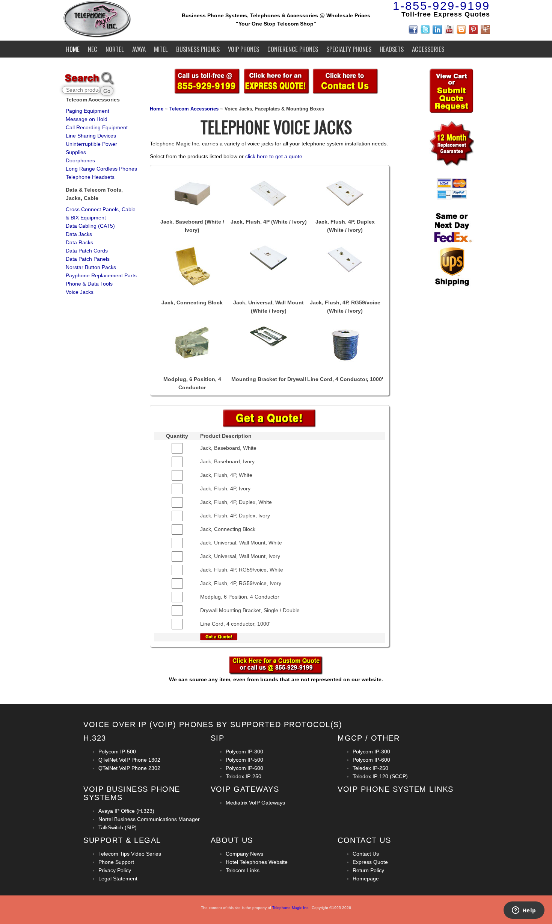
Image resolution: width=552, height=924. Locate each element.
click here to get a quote (273, 156)
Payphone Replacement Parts (101, 275)
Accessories (428, 49)
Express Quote (370, 862)
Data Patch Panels (88, 259)
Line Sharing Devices (91, 136)
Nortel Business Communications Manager (149, 819)
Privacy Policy (114, 870)
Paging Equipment (87, 111)
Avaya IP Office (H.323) (126, 811)
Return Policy (368, 870)
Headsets (392, 49)
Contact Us (366, 854)
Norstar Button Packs (91, 267)
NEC (92, 49)
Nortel (115, 49)
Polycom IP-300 (244, 752)
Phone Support (116, 862)
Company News (244, 854)
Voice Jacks (80, 292)
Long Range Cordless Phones (101, 169)
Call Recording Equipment (97, 127)
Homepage (366, 879)
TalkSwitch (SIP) (117, 827)
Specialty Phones (348, 49)
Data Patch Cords (87, 251)
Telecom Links (242, 870)
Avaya (139, 49)
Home (73, 49)
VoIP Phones (243, 49)
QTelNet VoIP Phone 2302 (129, 768)
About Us (232, 840)
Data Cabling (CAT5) (90, 226)
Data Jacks (79, 234)
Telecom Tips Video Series (129, 854)
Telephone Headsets (90, 177)
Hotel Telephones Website (257, 862)
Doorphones (80, 160)
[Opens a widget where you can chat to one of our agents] (523, 910)
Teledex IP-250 (243, 776)
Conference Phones (292, 49)
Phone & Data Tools (89, 284)
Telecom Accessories (194, 109)
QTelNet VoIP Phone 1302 (129, 760)
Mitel (161, 49)
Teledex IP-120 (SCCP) (380, 776)
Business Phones (198, 49)
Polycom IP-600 (244, 768)
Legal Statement (117, 879)
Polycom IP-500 (117, 752)
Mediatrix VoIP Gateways (255, 803)
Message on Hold (86, 119)
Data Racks (79, 242)
